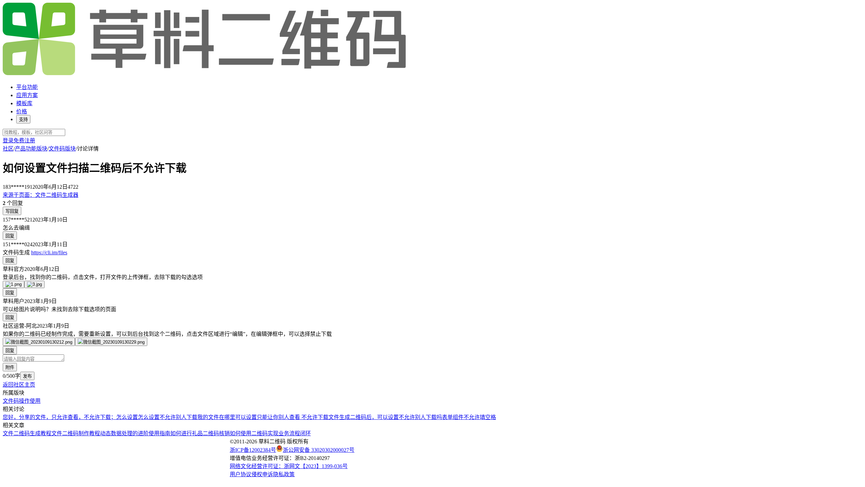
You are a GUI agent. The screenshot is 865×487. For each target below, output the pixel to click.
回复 (9, 235)
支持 (23, 119)
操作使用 (30, 401)
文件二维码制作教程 (75, 433)
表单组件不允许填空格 (469, 417)
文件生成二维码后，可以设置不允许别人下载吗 (385, 417)
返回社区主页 (19, 385)
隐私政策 (284, 474)
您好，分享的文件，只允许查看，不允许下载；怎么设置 (70, 417)
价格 (21, 111)
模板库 (24, 103)
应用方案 (27, 95)
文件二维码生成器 (40, 195)
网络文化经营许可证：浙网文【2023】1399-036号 (289, 466)
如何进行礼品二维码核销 (200, 433)
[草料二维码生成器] (205, 74)
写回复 (12, 211)
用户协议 (240, 474)
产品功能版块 (31, 149)
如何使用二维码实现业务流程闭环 (270, 433)
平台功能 (27, 87)
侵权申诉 (262, 474)
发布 (27, 376)
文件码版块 (62, 149)
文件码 (11, 401)
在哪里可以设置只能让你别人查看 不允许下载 (273, 417)
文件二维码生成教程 (27, 433)
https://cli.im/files (49, 252)
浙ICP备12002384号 (253, 450)
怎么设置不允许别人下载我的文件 (178, 417)
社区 (8, 149)
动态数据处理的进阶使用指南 (135, 433)
